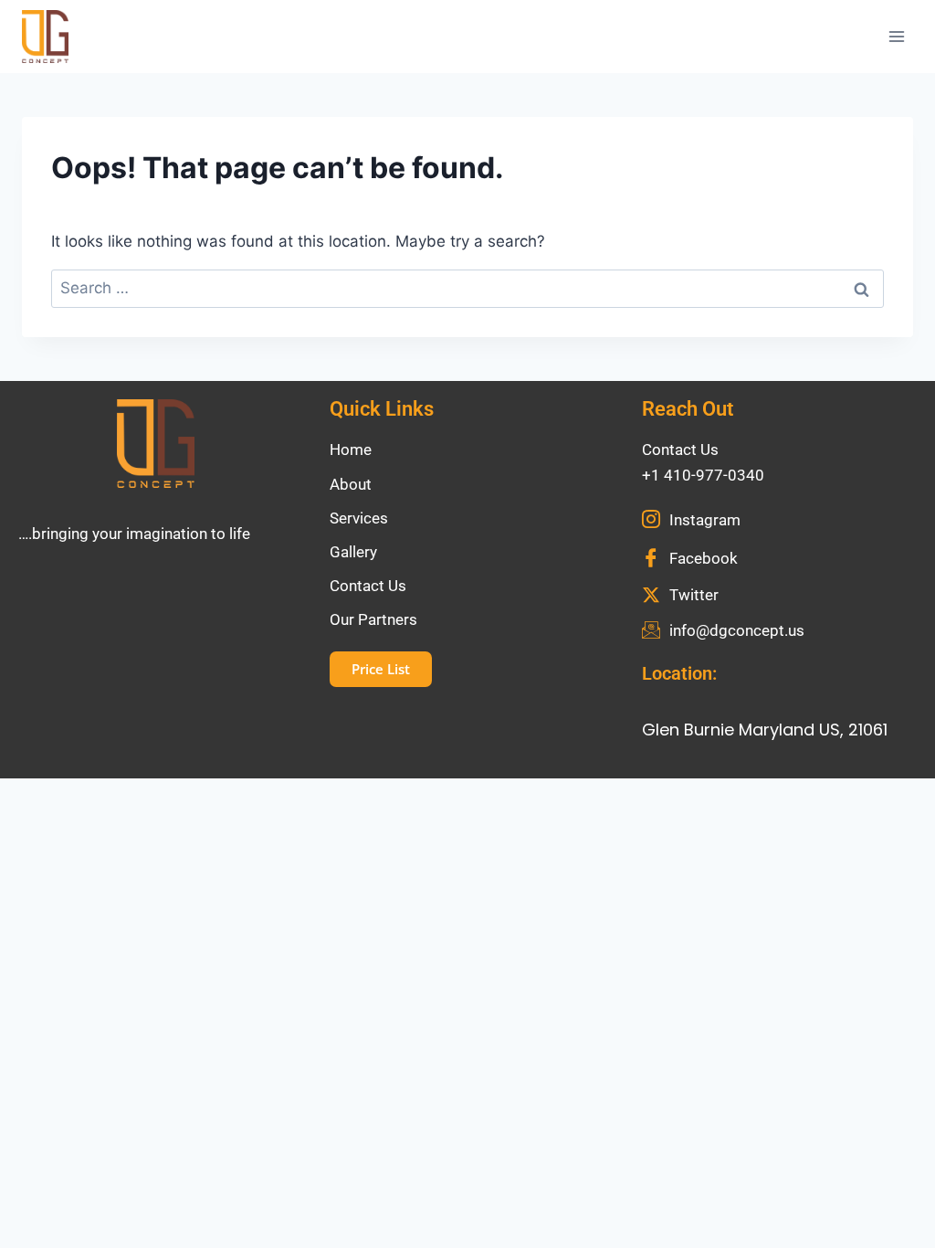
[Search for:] (467, 288)
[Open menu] (896, 36)
